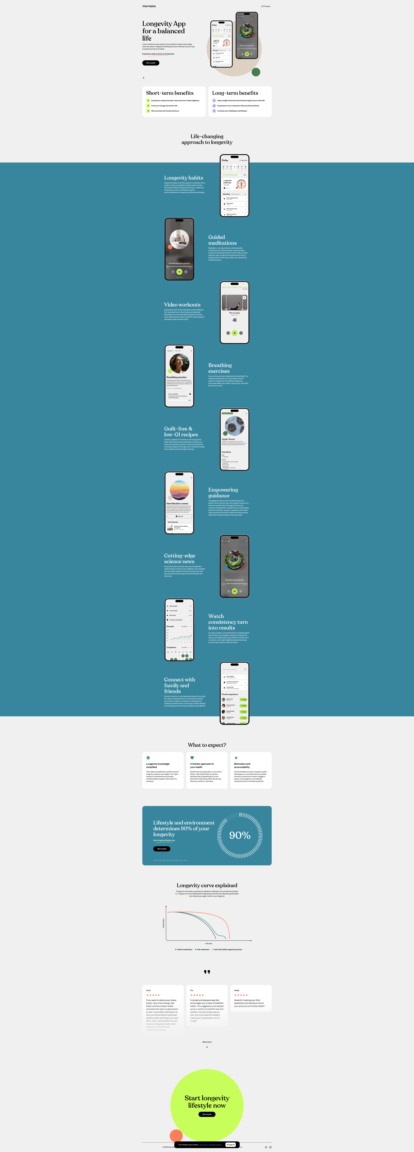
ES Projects (265, 6)
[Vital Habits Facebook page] (266, 1147)
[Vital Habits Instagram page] (270, 1147)
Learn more (203, 1145)
